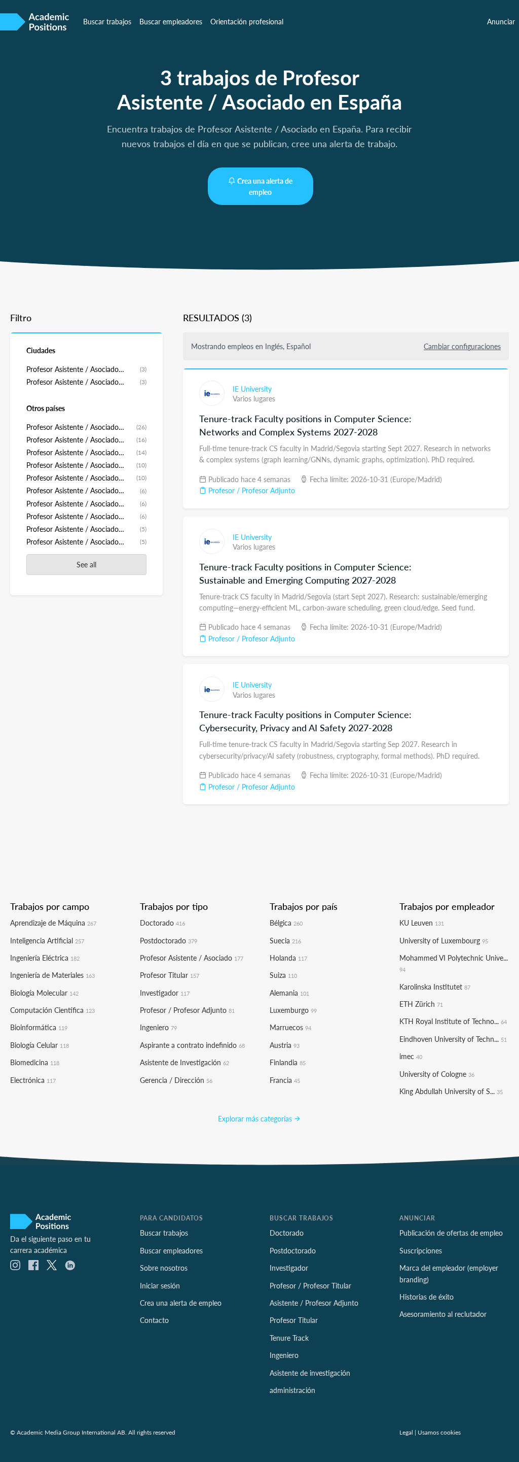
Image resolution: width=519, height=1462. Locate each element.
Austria (285, 1045)
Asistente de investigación (310, 1373)
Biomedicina (34, 1062)
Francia (285, 1080)
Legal (406, 1432)
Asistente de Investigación (184, 1062)
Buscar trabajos (107, 21)
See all (86, 564)
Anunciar (501, 21)
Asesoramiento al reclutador (443, 1314)
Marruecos (290, 1027)
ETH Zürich (421, 1004)
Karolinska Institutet (434, 986)
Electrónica (33, 1080)
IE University (252, 389)
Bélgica (286, 922)
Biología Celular (39, 1045)
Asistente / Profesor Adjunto (314, 1303)
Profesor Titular (169, 975)
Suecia (285, 940)
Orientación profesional (246, 21)
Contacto (154, 1320)
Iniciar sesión (160, 1285)
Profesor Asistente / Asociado (191, 958)
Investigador (165, 993)
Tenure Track (289, 1338)
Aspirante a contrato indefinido (192, 1045)
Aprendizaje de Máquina (53, 922)
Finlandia (288, 1062)
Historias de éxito (426, 1296)
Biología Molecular (44, 993)
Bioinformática (38, 1027)
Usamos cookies (439, 1432)
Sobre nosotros (164, 1268)
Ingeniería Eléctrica (45, 958)
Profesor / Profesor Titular (310, 1285)
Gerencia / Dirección (176, 1080)
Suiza (283, 975)
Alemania (289, 993)
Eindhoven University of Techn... (453, 1039)
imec (410, 1056)
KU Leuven (421, 922)
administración (292, 1390)
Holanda (288, 958)
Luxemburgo (293, 1010)
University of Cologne (436, 1074)
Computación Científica (52, 1010)
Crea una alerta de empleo (264, 186)
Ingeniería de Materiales (52, 975)
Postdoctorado (168, 940)
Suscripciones (420, 1250)
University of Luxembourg (443, 940)
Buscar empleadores (170, 21)
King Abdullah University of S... (451, 1091)
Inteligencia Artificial (47, 940)
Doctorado (162, 922)
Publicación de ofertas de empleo (451, 1233)
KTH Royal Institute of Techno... (453, 1021)
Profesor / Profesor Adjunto (250, 490)
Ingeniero (158, 1027)
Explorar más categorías (256, 1118)
